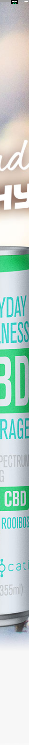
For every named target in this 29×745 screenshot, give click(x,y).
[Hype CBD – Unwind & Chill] (14, 2)
